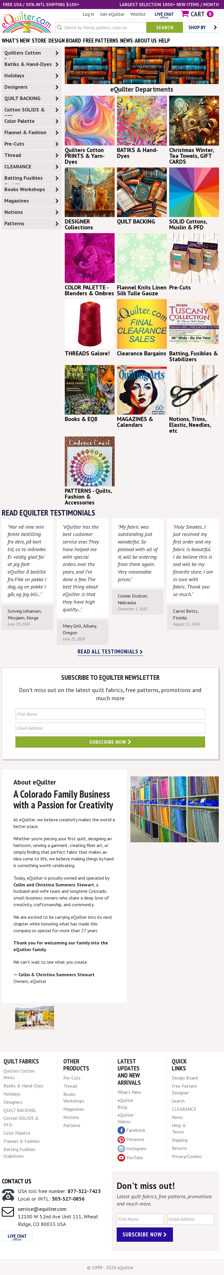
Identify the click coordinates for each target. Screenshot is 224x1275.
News (177, 1117)
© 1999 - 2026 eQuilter (110, 1267)
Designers (15, 86)
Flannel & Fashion (25, 132)
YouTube (134, 1157)
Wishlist (138, 14)
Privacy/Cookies (187, 1156)
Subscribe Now (108, 741)
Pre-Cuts (14, 143)
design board (64, 40)
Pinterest (135, 1139)
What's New (129, 1092)
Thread (12, 155)
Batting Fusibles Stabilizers (23, 179)
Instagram (136, 1148)
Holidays (14, 75)
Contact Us (16, 1181)
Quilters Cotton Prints (22, 54)
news (126, 40)
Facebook (135, 1130)
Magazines (16, 200)
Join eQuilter (112, 14)
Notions (13, 212)
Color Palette (19, 121)
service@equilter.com (42, 1209)
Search (165, 27)
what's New (16, 40)
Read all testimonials (109, 651)
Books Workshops (24, 189)
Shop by (197, 27)
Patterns (14, 223)
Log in (88, 14)
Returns (179, 1148)
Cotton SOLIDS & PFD (24, 111)
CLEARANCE (17, 166)
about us (146, 40)
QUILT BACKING (22, 98)
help (164, 40)
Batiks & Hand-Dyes (28, 64)
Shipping (180, 1140)
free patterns (100, 40)
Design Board (185, 1078)
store (39, 40)
